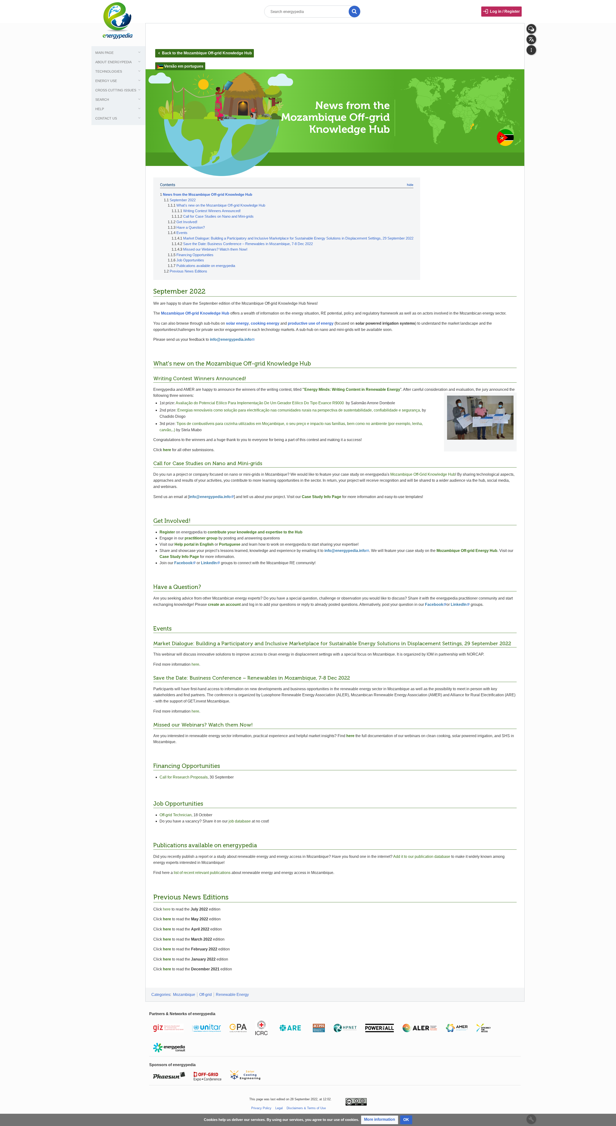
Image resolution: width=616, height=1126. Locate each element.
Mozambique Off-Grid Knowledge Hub (422, 474)
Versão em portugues (183, 66)
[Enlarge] (511, 444)
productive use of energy (311, 323)
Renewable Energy (232, 995)
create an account (224, 604)
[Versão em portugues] (160, 66)
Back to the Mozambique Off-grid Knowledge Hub (204, 53)
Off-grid (205, 995)
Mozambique (184, 995)
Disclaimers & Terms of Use (306, 1108)
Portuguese (229, 544)
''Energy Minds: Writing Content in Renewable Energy (351, 389)
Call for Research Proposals (184, 777)
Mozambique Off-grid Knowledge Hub (195, 313)
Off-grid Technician (176, 815)
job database (240, 821)
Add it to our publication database (421, 856)
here (195, 664)
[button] (379, 1119)
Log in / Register (505, 11)
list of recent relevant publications (202, 873)
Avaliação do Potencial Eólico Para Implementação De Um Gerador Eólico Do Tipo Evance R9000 (260, 403)
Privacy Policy (261, 1108)
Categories (160, 995)
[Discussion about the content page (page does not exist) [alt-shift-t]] (531, 29)
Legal (279, 1108)
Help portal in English (194, 544)
